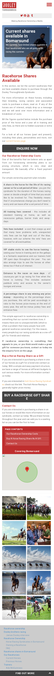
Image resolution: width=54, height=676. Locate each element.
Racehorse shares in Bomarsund (20, 651)
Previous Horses (14, 661)
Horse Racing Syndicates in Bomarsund (25, 642)
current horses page (16, 141)
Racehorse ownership (14, 628)
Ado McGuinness (14, 668)
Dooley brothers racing (15, 632)
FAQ (8, 648)
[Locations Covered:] (3, 4)
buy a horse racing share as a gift (23, 438)
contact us (11, 443)
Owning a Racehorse (16, 645)
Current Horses (13, 658)
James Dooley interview (17, 635)
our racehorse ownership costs (22, 434)
